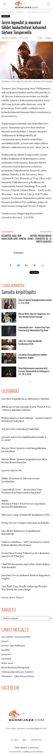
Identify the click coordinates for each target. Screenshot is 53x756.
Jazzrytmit (6, 659)
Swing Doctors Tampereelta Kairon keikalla (25, 523)
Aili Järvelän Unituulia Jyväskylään (20, 429)
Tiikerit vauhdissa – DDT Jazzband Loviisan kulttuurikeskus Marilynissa (25, 543)
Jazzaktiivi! (36, 740)
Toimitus (13, 38)
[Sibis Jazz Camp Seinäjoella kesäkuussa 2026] (8, 344)
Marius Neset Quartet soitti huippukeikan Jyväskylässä (23, 450)
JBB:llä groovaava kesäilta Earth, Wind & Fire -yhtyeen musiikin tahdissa (26, 408)
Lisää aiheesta (12, 285)
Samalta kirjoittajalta (18, 292)
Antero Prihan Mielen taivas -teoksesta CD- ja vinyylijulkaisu (39, 238)
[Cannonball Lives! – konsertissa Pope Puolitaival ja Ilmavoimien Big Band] (8, 331)
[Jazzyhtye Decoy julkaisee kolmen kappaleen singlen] (8, 358)
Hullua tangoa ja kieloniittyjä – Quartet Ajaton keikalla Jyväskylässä (26, 419)
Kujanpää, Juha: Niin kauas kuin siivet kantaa (13, 237)
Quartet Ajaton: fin (11, 470)
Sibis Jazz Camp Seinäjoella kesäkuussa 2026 (30, 342)
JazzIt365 (5, 650)
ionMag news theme (32, 751)
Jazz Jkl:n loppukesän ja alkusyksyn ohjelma (25, 399)
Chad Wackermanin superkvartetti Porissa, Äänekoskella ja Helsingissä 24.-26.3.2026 (33, 371)
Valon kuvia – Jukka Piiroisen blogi (17, 676)
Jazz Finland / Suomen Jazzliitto (15, 637)
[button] (48, 4)
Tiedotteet (6, 16)
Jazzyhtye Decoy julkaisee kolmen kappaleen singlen (32, 356)
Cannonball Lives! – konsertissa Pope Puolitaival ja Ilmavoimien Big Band (34, 329)
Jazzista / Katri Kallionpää (13, 645)
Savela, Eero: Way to (12, 597)
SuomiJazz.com (7, 11)
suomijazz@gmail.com (36, 728)
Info (25, 740)
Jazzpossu (6, 654)
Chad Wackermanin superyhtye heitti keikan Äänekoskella (25, 566)
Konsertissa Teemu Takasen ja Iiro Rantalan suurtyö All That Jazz (25, 555)
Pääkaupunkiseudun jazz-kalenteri (17, 672)
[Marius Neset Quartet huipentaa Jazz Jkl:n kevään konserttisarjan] (8, 317)
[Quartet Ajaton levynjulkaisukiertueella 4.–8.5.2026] (8, 303)
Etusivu (15, 740)
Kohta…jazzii (7, 663)
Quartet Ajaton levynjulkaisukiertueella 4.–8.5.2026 (35, 301)
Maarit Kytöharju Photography (15, 667)
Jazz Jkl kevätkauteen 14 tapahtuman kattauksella (20, 532)
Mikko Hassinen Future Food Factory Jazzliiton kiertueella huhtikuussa (23, 503)
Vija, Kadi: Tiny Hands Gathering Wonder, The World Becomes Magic (24, 588)
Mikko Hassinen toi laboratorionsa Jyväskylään (20, 480)
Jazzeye (5, 641)
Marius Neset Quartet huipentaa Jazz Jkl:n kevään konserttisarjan (34, 315)
